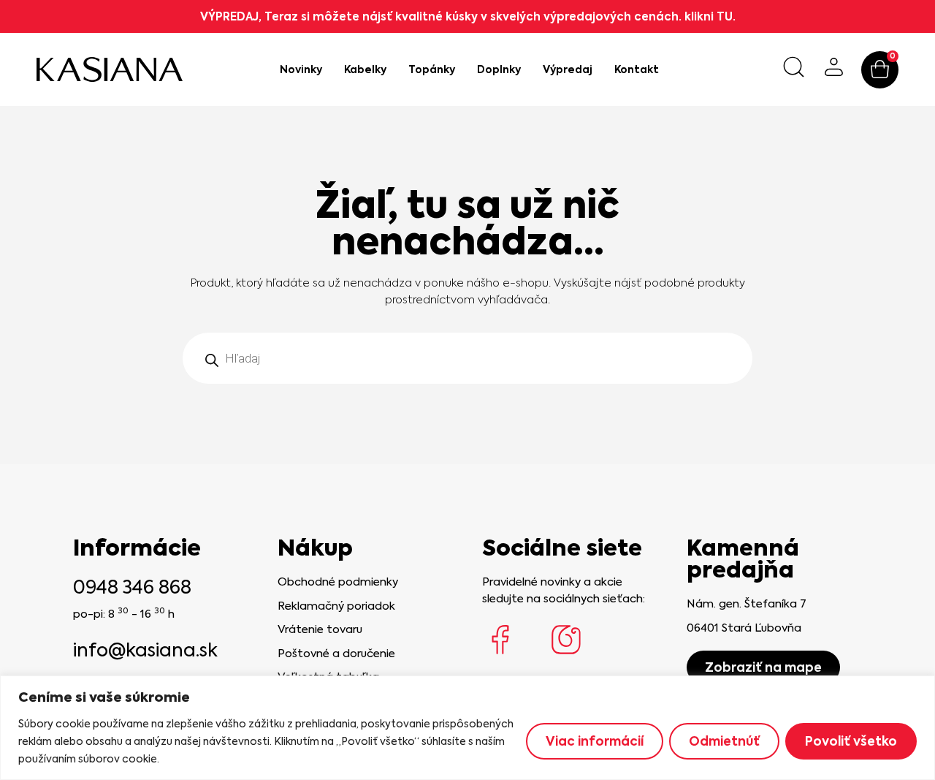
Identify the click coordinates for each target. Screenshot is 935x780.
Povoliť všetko (851, 741)
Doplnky (499, 69)
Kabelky (365, 69)
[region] (467, 727)
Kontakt (636, 69)
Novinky (301, 69)
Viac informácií (595, 741)
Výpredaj (567, 69)
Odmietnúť (724, 741)
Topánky (431, 69)
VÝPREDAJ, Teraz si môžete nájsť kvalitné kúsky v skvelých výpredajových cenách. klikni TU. (468, 16)
